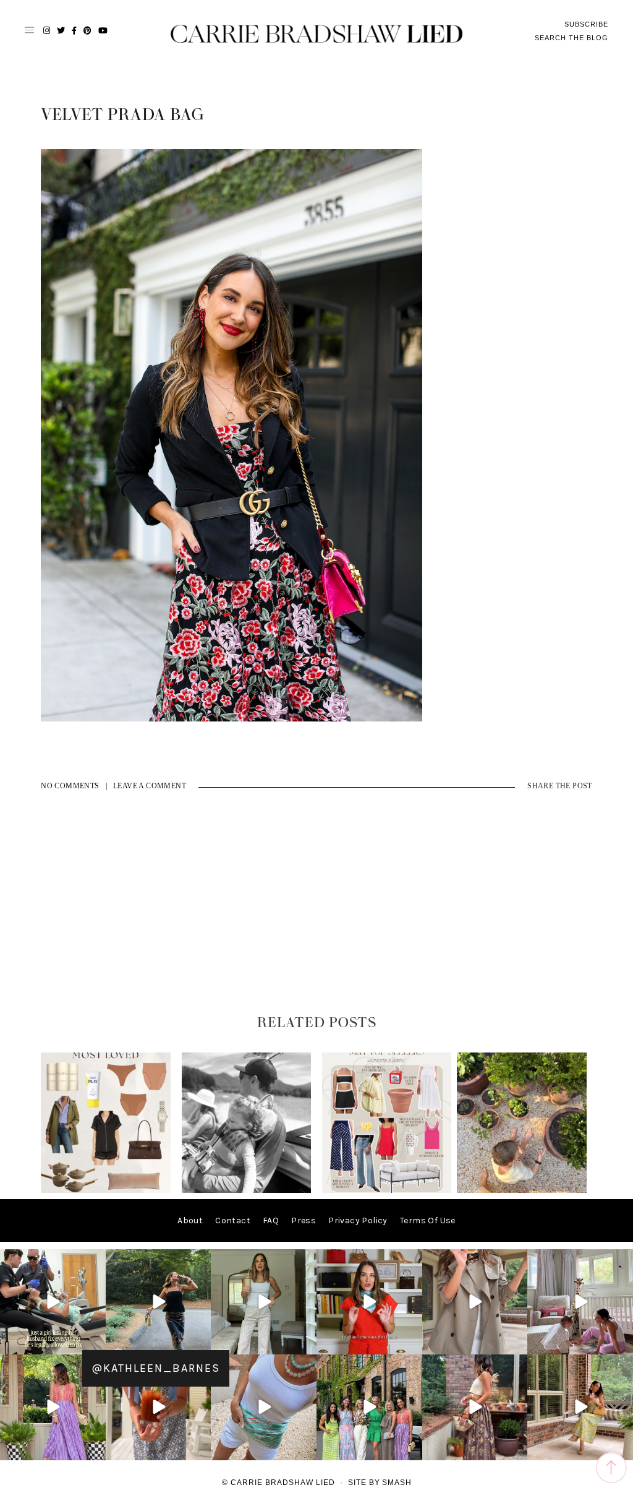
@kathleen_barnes (155, 1368)
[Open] (53, 1302)
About (190, 1220)
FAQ (271, 1220)
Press (303, 1220)
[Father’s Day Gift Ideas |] (247, 1190)
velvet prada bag (123, 115)
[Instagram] (94, 1343)
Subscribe (586, 24)
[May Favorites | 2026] (387, 1190)
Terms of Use (428, 1220)
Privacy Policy (358, 1220)
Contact (232, 1220)
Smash (397, 1482)
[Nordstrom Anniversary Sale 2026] (106, 1190)
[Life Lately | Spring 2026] (522, 1190)
